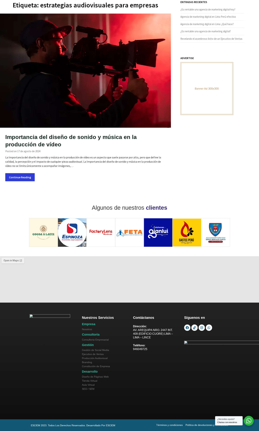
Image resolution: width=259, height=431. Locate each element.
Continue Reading (20, 177)
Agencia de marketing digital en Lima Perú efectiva (208, 16)
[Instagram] (202, 327)
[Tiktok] (194, 327)
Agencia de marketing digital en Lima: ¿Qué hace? (207, 24)
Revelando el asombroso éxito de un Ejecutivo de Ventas (211, 38)
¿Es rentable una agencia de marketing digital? (205, 31)
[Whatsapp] (209, 327)
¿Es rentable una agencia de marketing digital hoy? (207, 9)
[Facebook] (187, 327)
